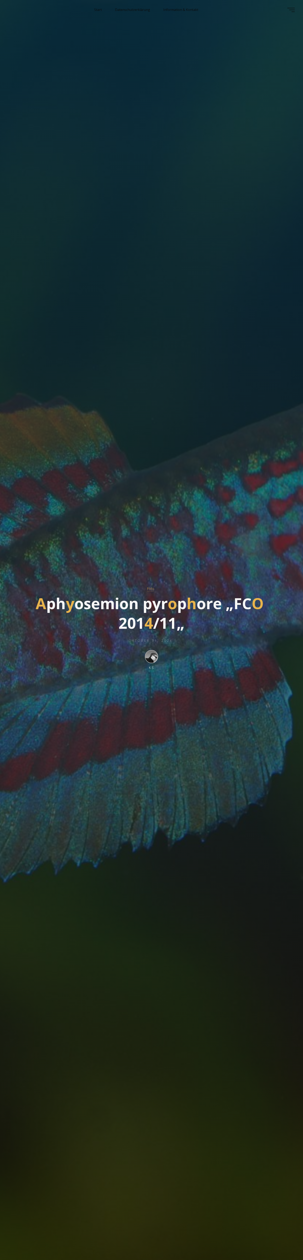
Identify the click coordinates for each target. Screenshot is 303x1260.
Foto (150, 588)
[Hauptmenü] (291, 10)
